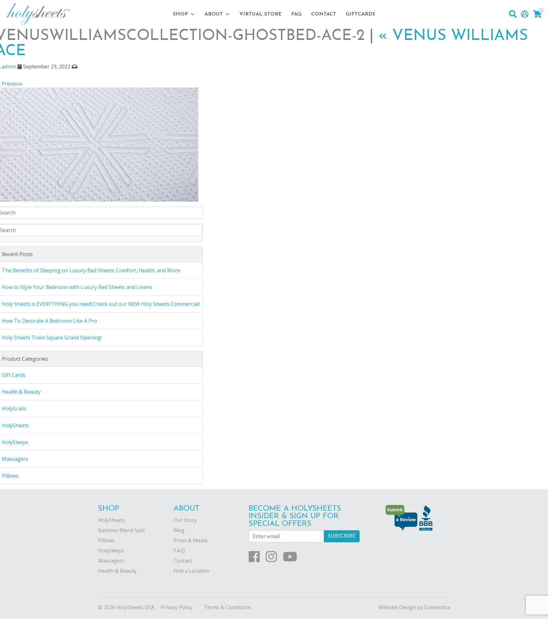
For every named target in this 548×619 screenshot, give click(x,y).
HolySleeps (111, 550)
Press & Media (190, 540)
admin (9, 66)
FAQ (296, 14)
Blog (179, 530)
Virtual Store (260, 14)
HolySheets (111, 520)
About (214, 14)
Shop (180, 14)
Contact (323, 14)
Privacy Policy (176, 607)
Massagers (111, 560)
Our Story (185, 520)
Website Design (397, 607)
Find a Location (191, 570)
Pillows (106, 540)
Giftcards (360, 14)
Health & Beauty (117, 570)
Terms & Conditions (227, 607)
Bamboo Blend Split (121, 530)
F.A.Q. (179, 550)
